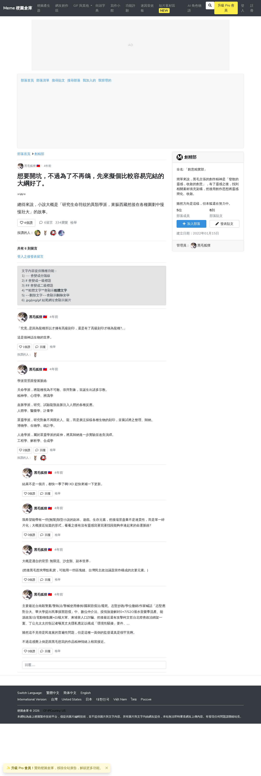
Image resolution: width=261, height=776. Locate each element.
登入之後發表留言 (30, 256)
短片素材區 (167, 8)
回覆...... (30, 665)
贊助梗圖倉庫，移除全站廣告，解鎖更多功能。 (54, 768)
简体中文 (69, 693)
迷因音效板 (147, 8)
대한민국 (102, 699)
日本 (89, 699)
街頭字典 (100, 8)
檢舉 (73, 222)
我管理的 (104, 80)
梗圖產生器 (43, 8)
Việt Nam (120, 699)
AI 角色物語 (194, 8)
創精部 (39, 154)
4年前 (47, 166)
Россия (146, 699)
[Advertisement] (130, 114)
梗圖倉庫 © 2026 (28, 711)
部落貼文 (216, 216)
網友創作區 (61, 8)
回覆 (42, 347)
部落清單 (42, 80)
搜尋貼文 (59, 80)
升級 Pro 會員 (226, 8)
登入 (242, 8)
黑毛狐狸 (30, 166)
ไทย (134, 699)
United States (72, 699)
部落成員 (183, 216)
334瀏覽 (61, 222)
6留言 (48, 222)
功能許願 (130, 8)
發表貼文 (226, 224)
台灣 (54, 699)
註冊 (251, 8)
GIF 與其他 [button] (81, 5)
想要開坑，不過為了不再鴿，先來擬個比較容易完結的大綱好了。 (90, 180)
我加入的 (89, 80)
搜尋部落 (74, 80)
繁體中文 (52, 693)
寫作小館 (115, 8)
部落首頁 (27, 80)
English (86, 693)
